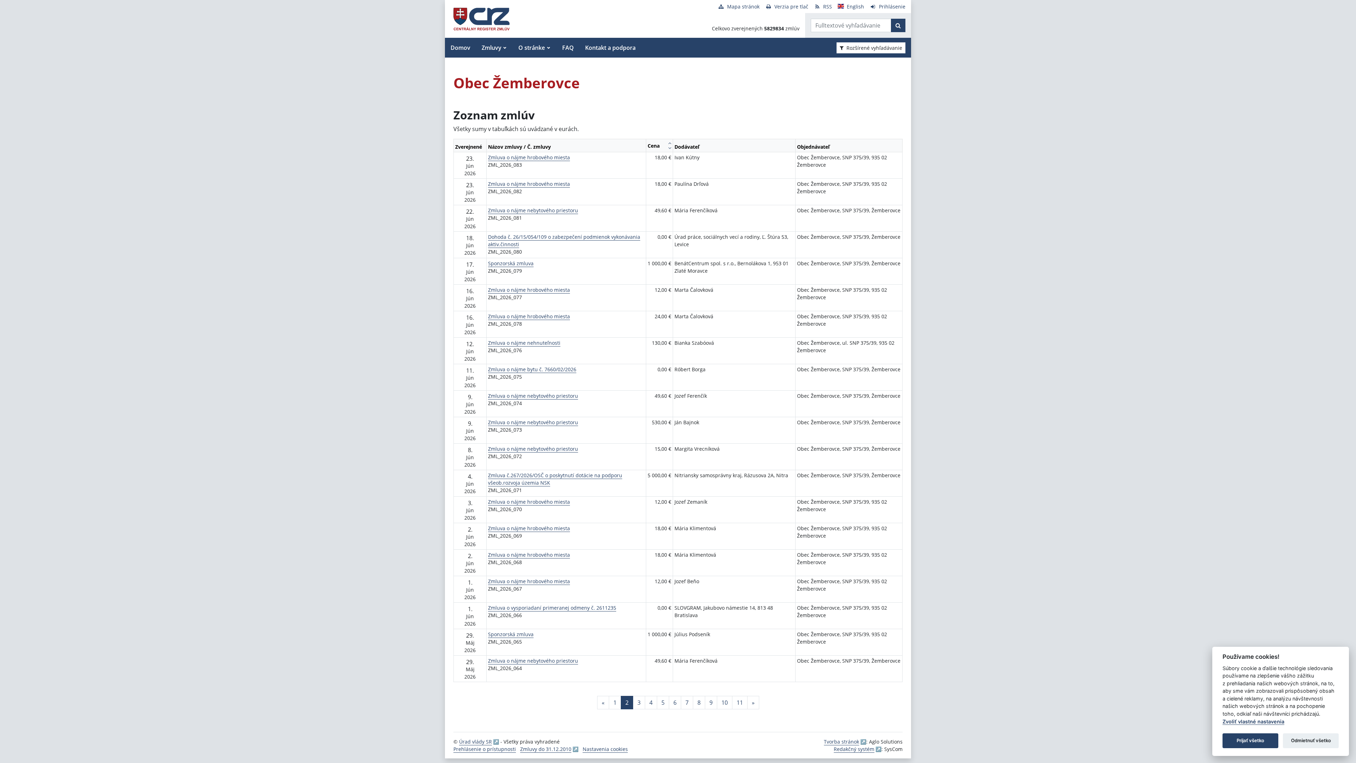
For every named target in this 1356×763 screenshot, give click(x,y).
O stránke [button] (531, 48)
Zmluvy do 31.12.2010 (545, 749)
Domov (460, 48)
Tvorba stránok (841, 741)
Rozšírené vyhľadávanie (874, 48)
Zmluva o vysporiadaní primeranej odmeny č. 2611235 (552, 607)
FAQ (568, 48)
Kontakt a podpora (610, 48)
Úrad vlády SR (475, 741)
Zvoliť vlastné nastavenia (1253, 721)
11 (740, 702)
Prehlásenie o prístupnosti (484, 749)
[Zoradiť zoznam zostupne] (669, 148)
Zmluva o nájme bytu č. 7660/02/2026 (532, 369)
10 (724, 702)
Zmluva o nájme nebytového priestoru (533, 210)
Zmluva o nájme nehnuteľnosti (524, 342)
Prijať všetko (1250, 740)
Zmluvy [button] (491, 48)
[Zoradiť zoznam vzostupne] (669, 143)
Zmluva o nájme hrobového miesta (529, 157)
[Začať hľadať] (898, 25)
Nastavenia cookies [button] (605, 749)
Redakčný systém (854, 749)
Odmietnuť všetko (1311, 740)
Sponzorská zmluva (511, 263)
